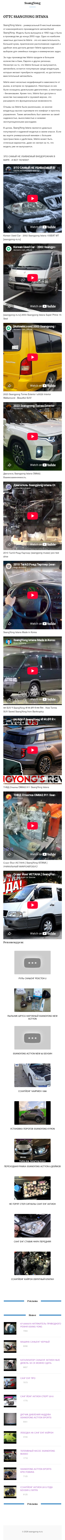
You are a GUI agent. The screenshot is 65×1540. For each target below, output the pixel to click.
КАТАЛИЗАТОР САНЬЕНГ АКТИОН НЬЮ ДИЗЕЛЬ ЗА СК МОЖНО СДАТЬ (40, 1361)
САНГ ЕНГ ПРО (27, 1378)
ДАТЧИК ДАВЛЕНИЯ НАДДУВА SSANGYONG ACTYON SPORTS (35, 1416)
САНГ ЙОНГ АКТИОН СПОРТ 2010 (36, 1396)
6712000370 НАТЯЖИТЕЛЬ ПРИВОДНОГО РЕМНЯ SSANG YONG (40, 1325)
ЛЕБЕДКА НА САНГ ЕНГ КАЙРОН (36, 1432)
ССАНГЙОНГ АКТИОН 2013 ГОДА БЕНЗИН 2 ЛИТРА (36, 1489)
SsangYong (32, 3)
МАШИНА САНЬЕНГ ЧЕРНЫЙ (35, 1341)
